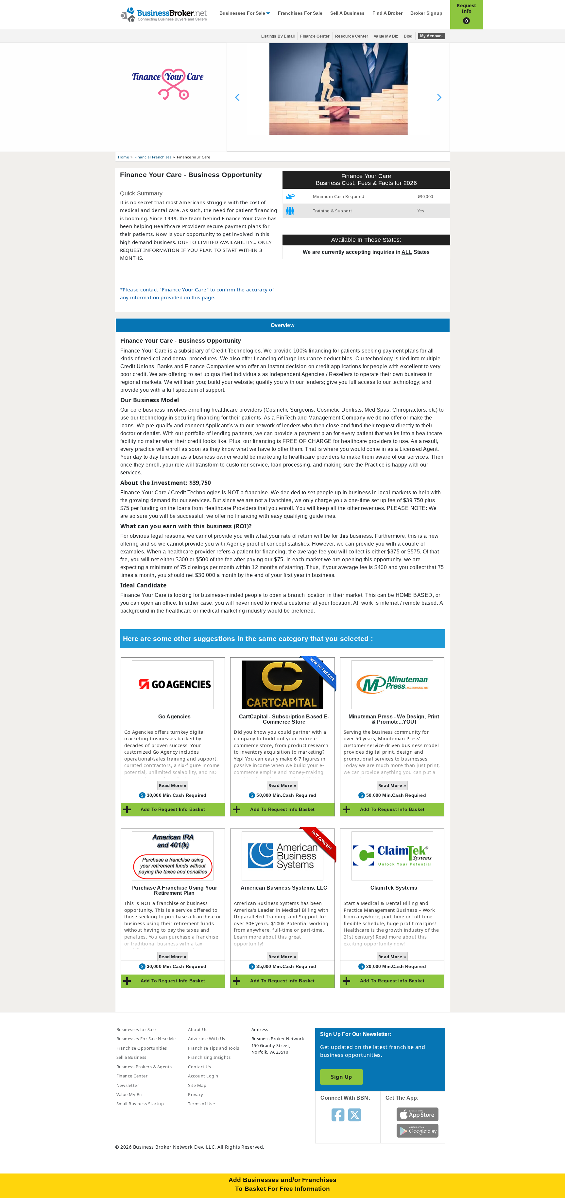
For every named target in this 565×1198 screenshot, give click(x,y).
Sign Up (341, 1076)
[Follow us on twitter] (354, 1114)
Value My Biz (386, 36)
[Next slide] (439, 97)
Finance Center (315, 36)
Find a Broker (387, 13)
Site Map (197, 1085)
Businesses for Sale (242, 13)
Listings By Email (278, 36)
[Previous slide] (237, 97)
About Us (197, 1029)
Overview (282, 325)
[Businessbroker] (163, 14)
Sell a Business (347, 13)
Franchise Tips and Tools (213, 1048)
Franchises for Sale (300, 13)
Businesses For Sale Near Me (146, 1039)
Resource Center (351, 36)
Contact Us (199, 1067)
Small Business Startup (140, 1104)
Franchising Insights (209, 1057)
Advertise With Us (206, 1039)
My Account (431, 36)
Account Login (203, 1076)
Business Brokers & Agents (144, 1067)
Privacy (195, 1094)
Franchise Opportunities (141, 1048)
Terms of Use (201, 1104)
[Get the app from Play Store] (418, 1130)
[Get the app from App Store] (418, 1114)
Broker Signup (426, 13)
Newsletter (127, 1085)
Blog (408, 36)
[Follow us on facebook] (338, 1114)
